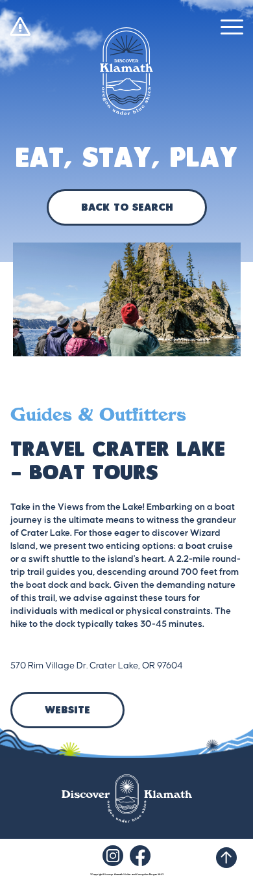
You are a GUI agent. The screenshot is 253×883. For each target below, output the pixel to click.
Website (67, 710)
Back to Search (127, 208)
